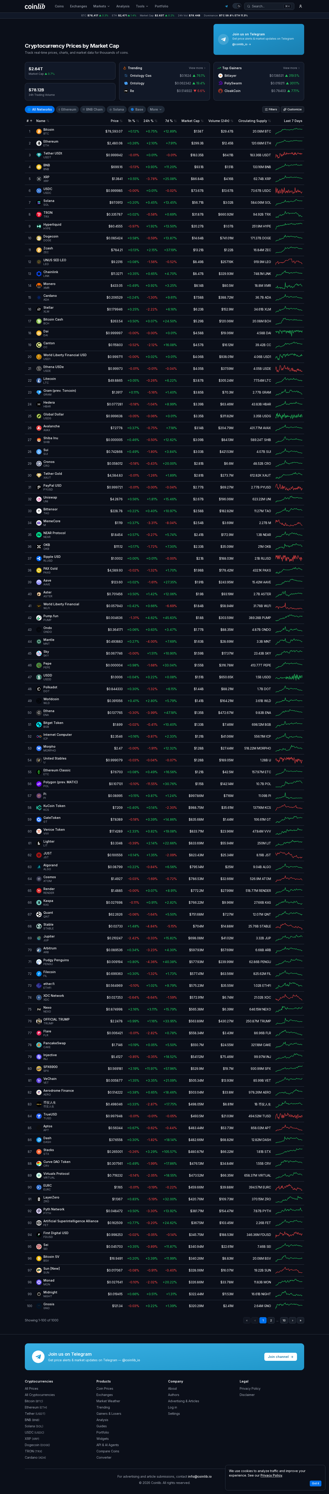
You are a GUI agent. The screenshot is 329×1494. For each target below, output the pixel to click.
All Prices (31, 1388)
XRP (32, 1438)
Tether (35, 1413)
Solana (116, 109)
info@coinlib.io (200, 1476)
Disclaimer (247, 1395)
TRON (33, 1451)
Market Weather (108, 1401)
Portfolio (161, 6)
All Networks (40, 109)
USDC (34, 1432)
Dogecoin (37, 1445)
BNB (32, 1420)
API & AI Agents (107, 1445)
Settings (174, 1413)
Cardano (35, 1457)
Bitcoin (34, 1401)
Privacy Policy (250, 1388)
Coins (59, 6)
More (154, 109)
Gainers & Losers (108, 1413)
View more (196, 68)
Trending (103, 1407)
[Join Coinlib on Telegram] (226, 6)
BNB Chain (93, 109)
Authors (173, 1395)
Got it (315, 1483)
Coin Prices (104, 1388)
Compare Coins (107, 1451)
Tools (140, 6)
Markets (99, 6)
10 (284, 1320)
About (172, 1388)
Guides (101, 1426)
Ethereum (67, 109)
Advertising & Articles (183, 1401)
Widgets (102, 1438)
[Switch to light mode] (237, 6)
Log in (172, 1407)
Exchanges (78, 6)
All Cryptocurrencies (40, 1395)
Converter (103, 1457)
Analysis (123, 6)
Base (137, 109)
